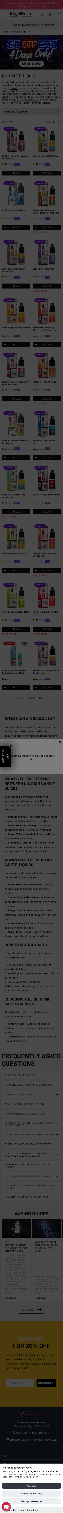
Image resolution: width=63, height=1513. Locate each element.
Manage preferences (31, 1501)
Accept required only (31, 1493)
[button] (6, 1506)
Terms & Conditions (28, 1510)
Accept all (32, 1486)
